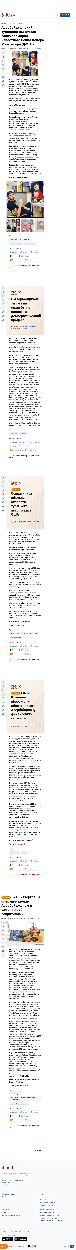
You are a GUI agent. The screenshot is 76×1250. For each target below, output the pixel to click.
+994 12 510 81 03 (7, 1182)
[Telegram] (20, 1231)
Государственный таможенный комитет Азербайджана (23, 1098)
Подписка (5, 1212)
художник (14, 239)
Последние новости (8, 1194)
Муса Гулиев (14, 433)
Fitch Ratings (14, 852)
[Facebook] (8, 1231)
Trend (19, 357)
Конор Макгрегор (16, 243)
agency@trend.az (6, 1184)
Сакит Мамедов (25, 239)
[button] (3, 53)
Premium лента (6, 1197)
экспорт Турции (15, 633)
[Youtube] (16, 1231)
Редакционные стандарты (47, 1202)
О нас (41, 1194)
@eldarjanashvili (21, 844)
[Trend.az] (8, 15)
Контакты (42, 1199)
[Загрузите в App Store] (7, 1239)
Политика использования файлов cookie (51, 1220)
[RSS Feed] (28, 1231)
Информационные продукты (11, 1215)
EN (65, 1246)
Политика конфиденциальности (49, 1215)
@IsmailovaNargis (22, 1086)
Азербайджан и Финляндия (19, 1103)
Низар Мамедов (30, 243)
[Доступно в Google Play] (20, 1239)
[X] (12, 1231)
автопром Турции (16, 637)
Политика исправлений (46, 1205)
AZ (68, 1246)
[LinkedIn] (24, 1231)
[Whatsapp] (4, 1231)
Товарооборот (15, 1094)
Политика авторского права (48, 1218)
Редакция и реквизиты (46, 1197)
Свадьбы (25, 433)
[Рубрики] (73, 15)
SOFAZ (24, 852)
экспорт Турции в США (30, 633)
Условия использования (46, 1212)
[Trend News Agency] (7, 1168)
